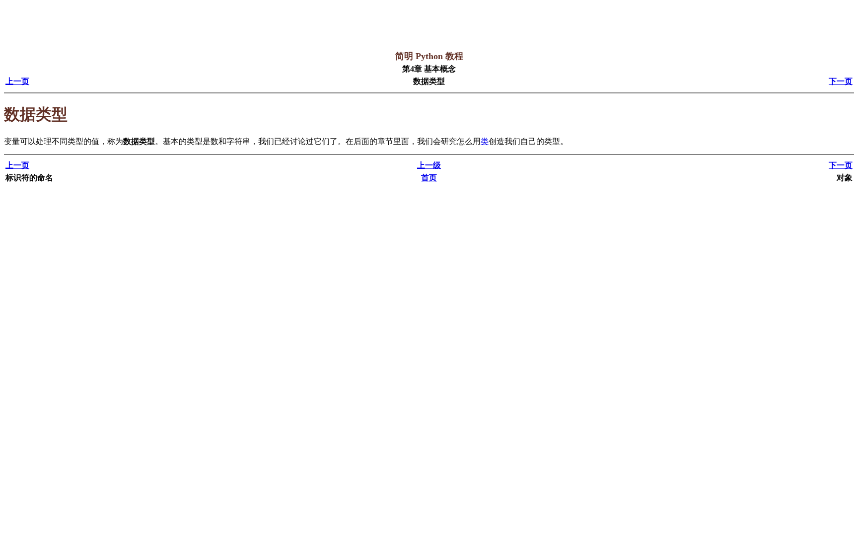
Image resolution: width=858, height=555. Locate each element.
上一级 (429, 165)
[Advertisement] (184, 26)
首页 (429, 177)
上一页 (17, 81)
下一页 (841, 81)
